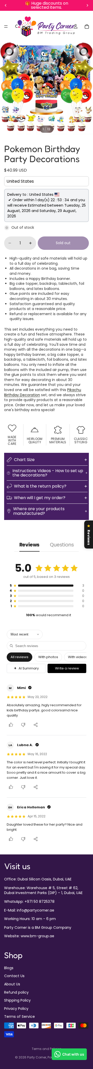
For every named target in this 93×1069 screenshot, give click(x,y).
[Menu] (6, 26)
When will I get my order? (39, 498)
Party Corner (36, 1057)
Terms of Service (19, 1016)
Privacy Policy (16, 1008)
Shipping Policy (17, 1000)
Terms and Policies (46, 1049)
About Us (12, 984)
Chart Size (24, 460)
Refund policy (16, 992)
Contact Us (14, 976)
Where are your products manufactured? (39, 511)
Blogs (8, 967)
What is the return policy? (40, 486)
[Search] (17, 26)
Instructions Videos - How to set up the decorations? (47, 473)
